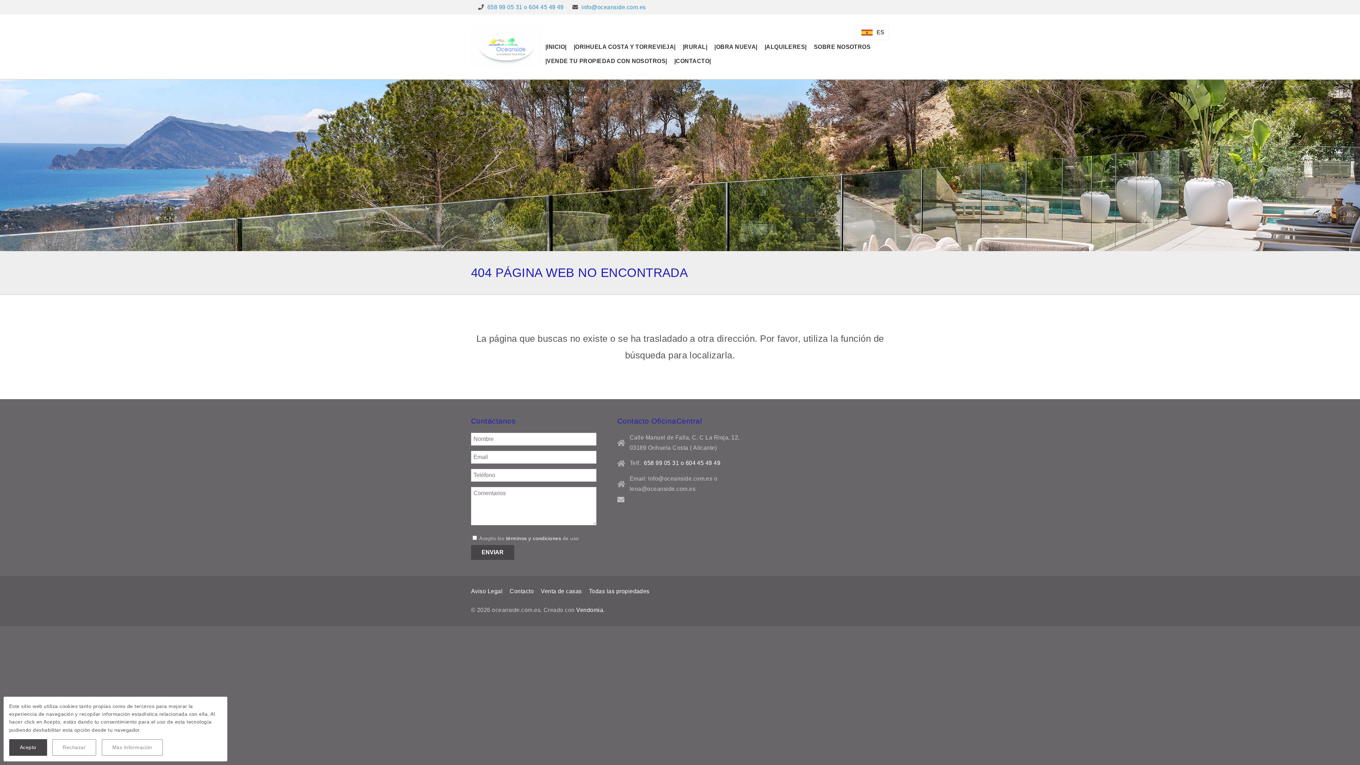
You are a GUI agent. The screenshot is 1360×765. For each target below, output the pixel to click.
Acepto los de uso (528, 538)
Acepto (28, 747)
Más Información (132, 747)
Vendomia (589, 610)
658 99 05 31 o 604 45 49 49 (525, 7)
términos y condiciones (533, 538)
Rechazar (74, 747)
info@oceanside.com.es (614, 7)
